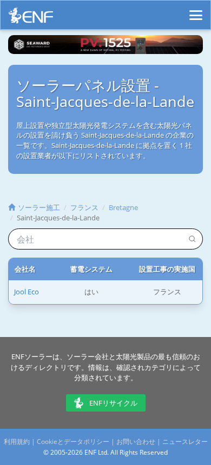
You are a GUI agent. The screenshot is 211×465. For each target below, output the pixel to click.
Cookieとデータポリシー (73, 441)
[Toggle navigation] (195, 10)
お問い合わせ (135, 441)
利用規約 (17, 441)
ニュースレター (185, 441)
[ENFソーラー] (31, 18)
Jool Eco (26, 291)
